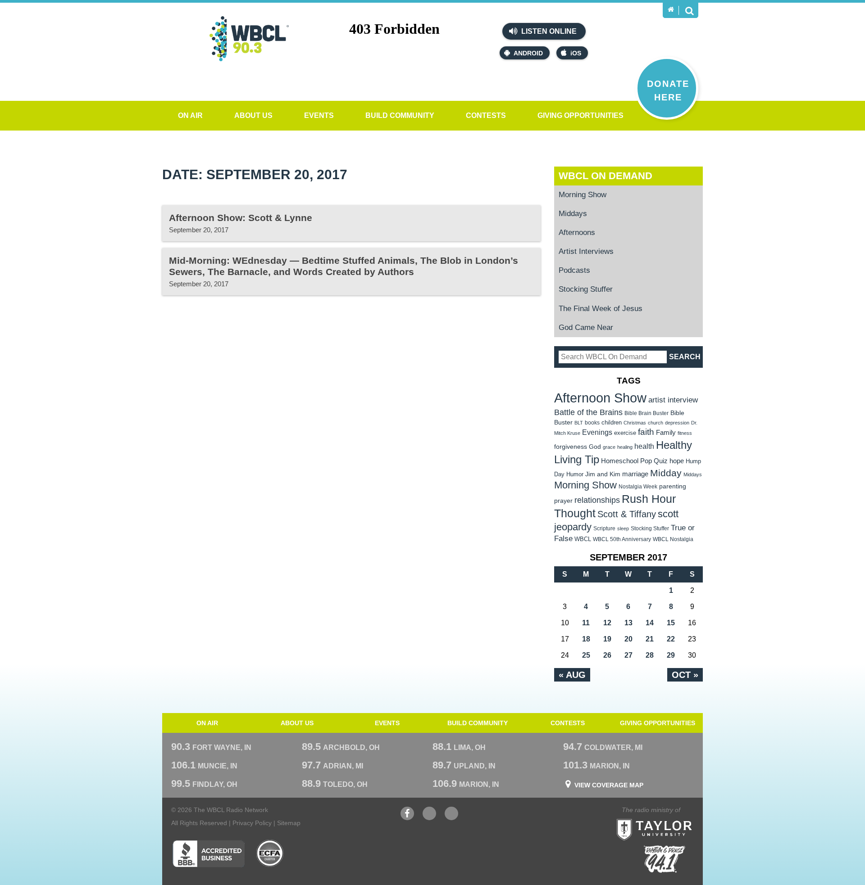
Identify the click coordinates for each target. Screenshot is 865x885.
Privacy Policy (252, 822)
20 (628, 639)
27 (628, 655)
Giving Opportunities (580, 115)
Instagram (451, 818)
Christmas (635, 422)
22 (671, 639)
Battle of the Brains (588, 412)
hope (676, 461)
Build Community (399, 115)
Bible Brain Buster (646, 413)
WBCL (582, 539)
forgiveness (570, 446)
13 (628, 623)
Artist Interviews (586, 251)
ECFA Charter (270, 853)
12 (607, 623)
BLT (578, 422)
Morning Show (582, 194)
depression (677, 422)
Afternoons (577, 232)
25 (586, 655)
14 (650, 623)
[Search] (689, 10)
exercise (625, 432)
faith (646, 432)
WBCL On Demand (605, 175)
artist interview (673, 400)
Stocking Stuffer (586, 289)
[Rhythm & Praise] (664, 859)
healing (625, 447)
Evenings (597, 432)
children (611, 422)
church (655, 422)
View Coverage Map (608, 785)
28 (650, 655)
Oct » (685, 675)
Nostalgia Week (638, 486)
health (644, 446)
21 (650, 639)
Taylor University (670, 818)
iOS (575, 53)
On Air (190, 115)
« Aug (572, 675)
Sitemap (288, 822)
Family (666, 432)
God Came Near (586, 327)
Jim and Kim (602, 474)
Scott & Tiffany (626, 514)
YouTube (429, 818)
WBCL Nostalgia (673, 539)
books (592, 422)
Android (528, 53)
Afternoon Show (600, 397)
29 (671, 655)
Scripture (604, 528)
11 (586, 623)
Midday (666, 473)
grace (609, 447)
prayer (563, 500)
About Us (253, 115)
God (595, 446)
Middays (573, 213)
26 (607, 655)
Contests (486, 115)
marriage (635, 474)
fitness (685, 433)
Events (319, 115)
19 (607, 639)
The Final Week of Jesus (600, 308)
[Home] (671, 9)
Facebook (407, 818)
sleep (623, 528)
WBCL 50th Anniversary (622, 539)
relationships (597, 500)
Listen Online (548, 31)
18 (586, 639)
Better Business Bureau (208, 853)
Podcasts (574, 270)
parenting (672, 486)
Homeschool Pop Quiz (634, 461)
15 (671, 623)
